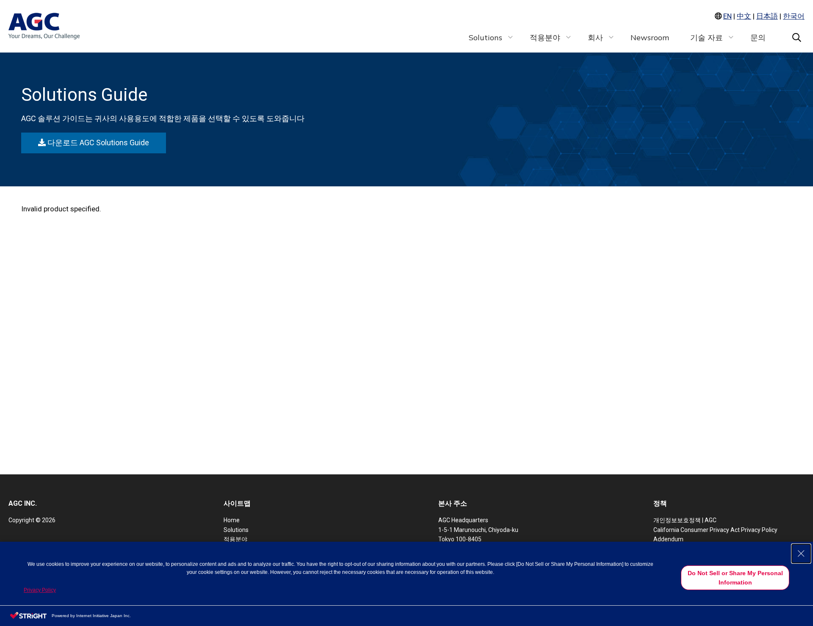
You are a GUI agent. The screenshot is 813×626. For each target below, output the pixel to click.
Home (232, 520)
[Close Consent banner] (801, 553)
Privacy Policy (40, 590)
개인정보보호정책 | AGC (684, 520)
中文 (744, 16)
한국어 (794, 16)
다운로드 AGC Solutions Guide (97, 142)
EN (727, 16)
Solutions (236, 529)
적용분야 (235, 539)
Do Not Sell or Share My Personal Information (735, 578)
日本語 (767, 16)
